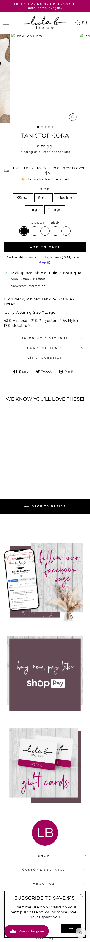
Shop (44, 855)
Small (43, 197)
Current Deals (45, 348)
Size (45, 189)
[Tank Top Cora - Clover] (24, 468)
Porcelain (34, 231)
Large (34, 209)
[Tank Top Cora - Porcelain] (14, 468)
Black (24, 231)
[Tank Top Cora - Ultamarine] (29, 468)
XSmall (23, 197)
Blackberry (45, 231)
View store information (28, 286)
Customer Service (44, 869)
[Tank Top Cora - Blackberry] (19, 468)
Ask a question (45, 357)
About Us (44, 883)
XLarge (54, 209)
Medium (65, 197)
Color (45, 222)
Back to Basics (48, 506)
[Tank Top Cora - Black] (9, 468)
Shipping (26, 152)
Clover (55, 231)
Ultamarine (66, 231)
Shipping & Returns (45, 338)
